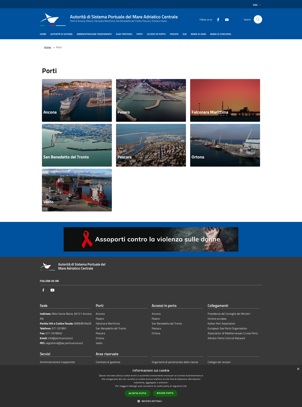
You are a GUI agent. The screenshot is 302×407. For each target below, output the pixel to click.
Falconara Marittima (108, 323)
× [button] (298, 369)
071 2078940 (54, 333)
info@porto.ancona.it (60, 338)
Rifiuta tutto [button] (165, 393)
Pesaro (100, 318)
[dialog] (151, 386)
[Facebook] (216, 19)
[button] (151, 401)
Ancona (100, 314)
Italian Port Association (221, 323)
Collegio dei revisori (219, 362)
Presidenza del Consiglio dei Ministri (229, 314)
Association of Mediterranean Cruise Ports (233, 333)
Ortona (100, 338)
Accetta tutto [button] (137, 393)
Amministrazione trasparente (57, 362)
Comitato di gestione (108, 362)
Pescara (100, 333)
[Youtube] (225, 19)
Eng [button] (255, 5)
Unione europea (217, 318)
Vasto (99, 343)
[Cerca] (258, 19)
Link (184, 385)
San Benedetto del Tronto (111, 328)
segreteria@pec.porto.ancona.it (64, 343)
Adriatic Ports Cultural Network (226, 338)
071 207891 (59, 328)
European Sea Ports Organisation (227, 328)
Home (47, 47)
